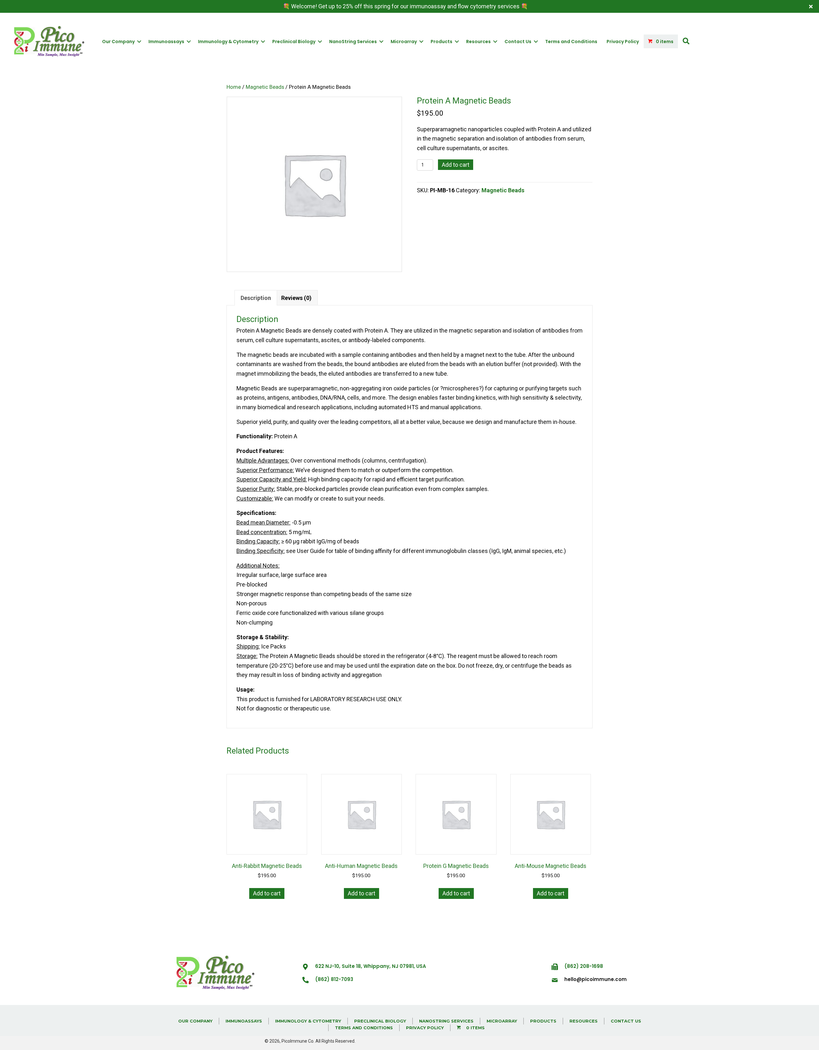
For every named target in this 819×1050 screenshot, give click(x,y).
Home (234, 87)
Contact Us (518, 41)
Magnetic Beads (265, 87)
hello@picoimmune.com (595, 979)
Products (441, 41)
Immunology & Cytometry (228, 41)
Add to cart (455, 164)
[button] (686, 41)
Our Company (118, 41)
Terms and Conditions (571, 41)
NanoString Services (353, 41)
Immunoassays (166, 41)
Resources (478, 41)
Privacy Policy (623, 41)
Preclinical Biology (293, 41)
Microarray (404, 41)
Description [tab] (256, 298)
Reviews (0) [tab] (296, 298)
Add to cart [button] (267, 893)
